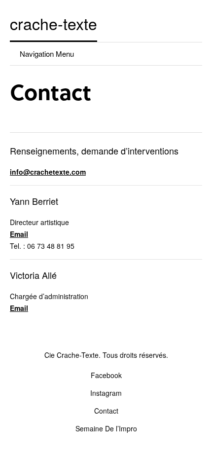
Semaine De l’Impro (106, 428)
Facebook (106, 375)
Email (19, 234)
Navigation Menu (47, 53)
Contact (106, 411)
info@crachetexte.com (48, 172)
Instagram (106, 393)
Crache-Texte (53, 23)
